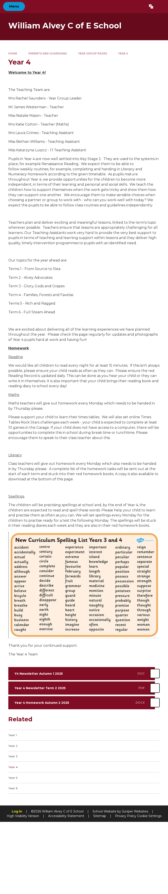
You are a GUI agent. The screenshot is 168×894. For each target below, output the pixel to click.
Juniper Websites (135, 811)
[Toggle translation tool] (151, 6)
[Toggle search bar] (160, 6)
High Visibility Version (23, 816)
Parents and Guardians (47, 53)
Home (12, 53)
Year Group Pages (92, 53)
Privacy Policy (125, 816)
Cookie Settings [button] (149, 816)
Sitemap (99, 816)
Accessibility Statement (66, 816)
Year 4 (123, 53)
